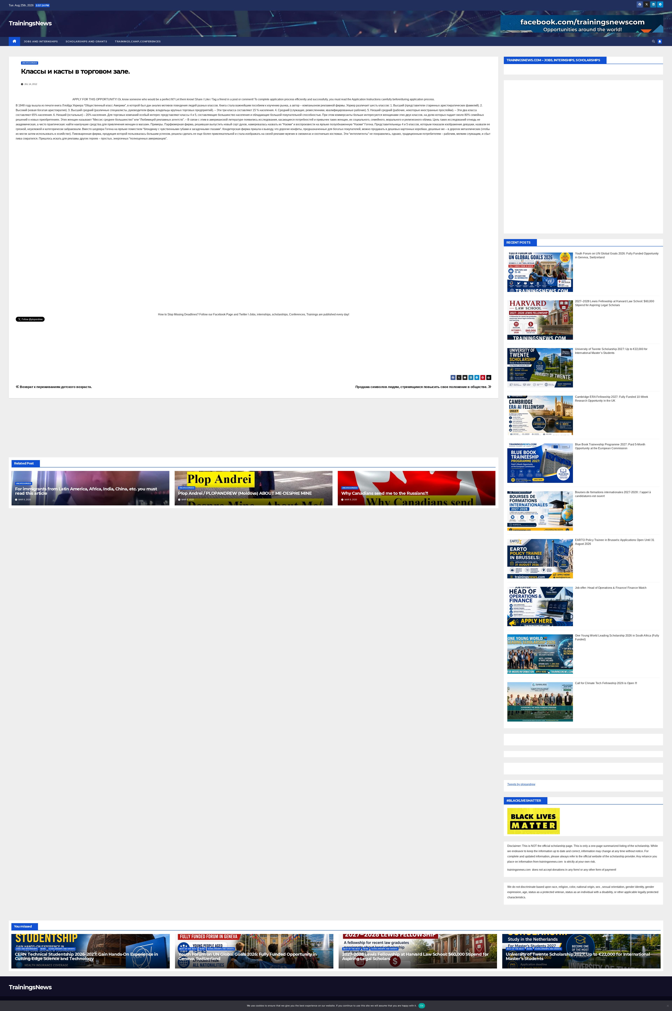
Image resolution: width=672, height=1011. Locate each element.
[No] (667, 1005)
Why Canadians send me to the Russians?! (384, 493)
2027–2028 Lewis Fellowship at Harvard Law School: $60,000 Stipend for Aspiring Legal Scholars (415, 956)
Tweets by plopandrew (521, 784)
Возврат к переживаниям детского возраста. (55, 387)
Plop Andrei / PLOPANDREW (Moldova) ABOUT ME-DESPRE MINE (245, 493)
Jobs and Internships (41, 41)
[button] (653, 41)
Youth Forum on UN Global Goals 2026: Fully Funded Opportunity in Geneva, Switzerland (247, 956)
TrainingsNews (30, 23)
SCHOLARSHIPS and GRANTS (86, 41)
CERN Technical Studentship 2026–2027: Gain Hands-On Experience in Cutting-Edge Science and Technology (86, 956)
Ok (421, 1005)
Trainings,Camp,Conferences (138, 41)
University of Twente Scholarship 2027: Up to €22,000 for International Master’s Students (578, 956)
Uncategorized (29, 63)
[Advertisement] (254, 168)
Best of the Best (188, 949)
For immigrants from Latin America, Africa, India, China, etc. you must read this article (86, 491)
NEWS (43, 949)
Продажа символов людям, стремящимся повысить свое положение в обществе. (421, 387)
